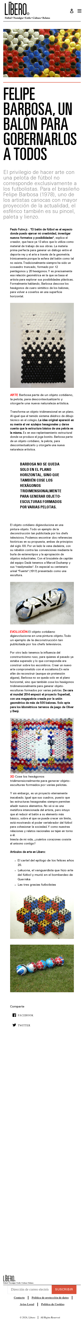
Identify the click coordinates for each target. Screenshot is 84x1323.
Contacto (19, 1297)
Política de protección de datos (50, 1297)
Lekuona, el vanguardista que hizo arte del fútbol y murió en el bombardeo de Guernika (45, 875)
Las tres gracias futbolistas (37, 885)
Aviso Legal (27, 1304)
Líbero (32, 1317)
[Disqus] (42, 1096)
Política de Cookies (52, 1304)
